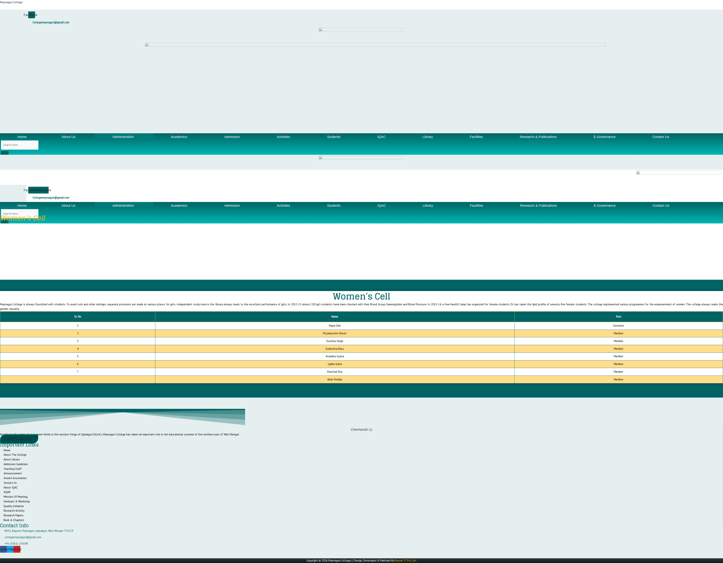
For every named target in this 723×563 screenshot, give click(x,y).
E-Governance (604, 137)
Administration (123, 137)
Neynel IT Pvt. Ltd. (406, 560)
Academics (179, 137)
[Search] (4, 153)
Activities (283, 137)
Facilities (476, 137)
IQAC (381, 137)
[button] (69, 136)
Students (333, 137)
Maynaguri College (11, 2)
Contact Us (660, 137)
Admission (232, 137)
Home (22, 137)
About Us (69, 137)
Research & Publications (538, 137)
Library (428, 137)
